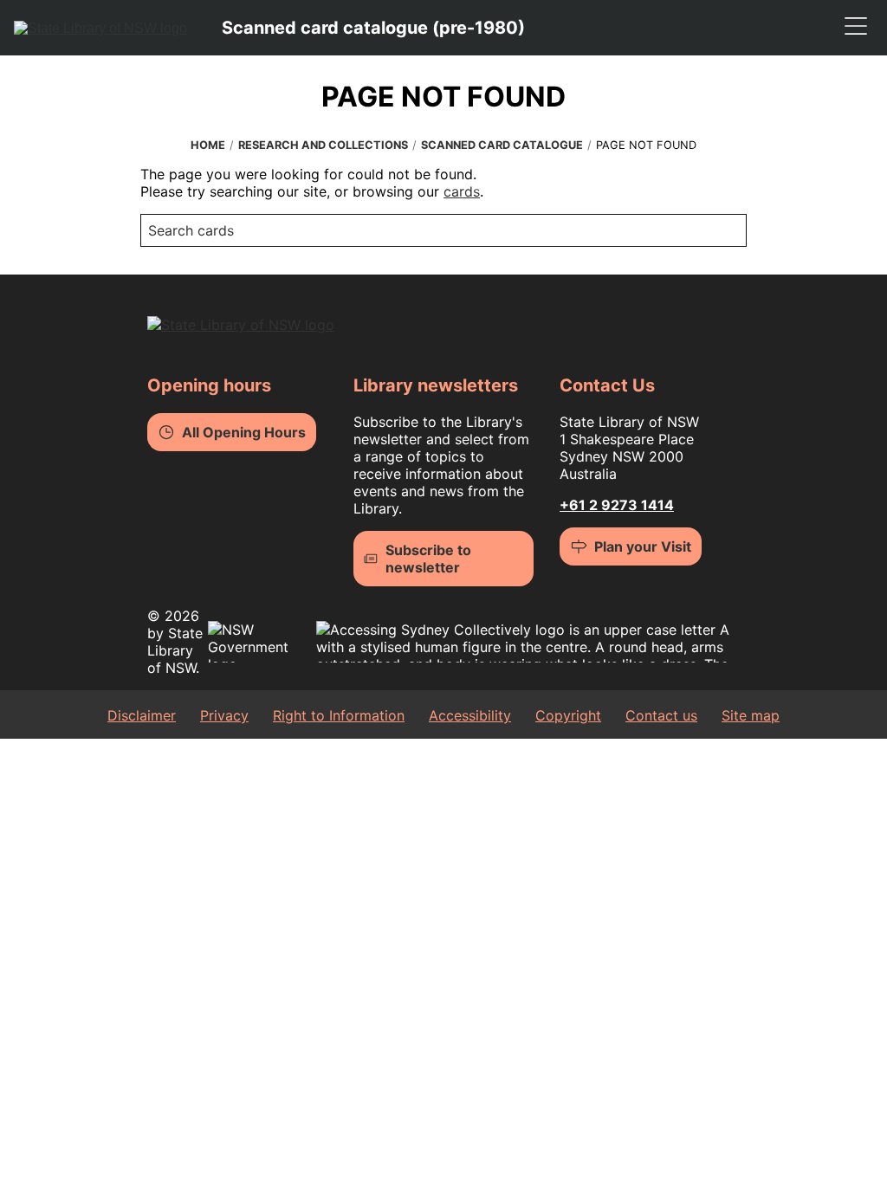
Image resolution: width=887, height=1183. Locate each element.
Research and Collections (323, 145)
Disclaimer (141, 715)
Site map (751, 715)
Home (208, 145)
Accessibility (470, 715)
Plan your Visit (642, 546)
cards (462, 191)
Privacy (224, 715)
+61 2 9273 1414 (617, 505)
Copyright (568, 715)
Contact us (661, 715)
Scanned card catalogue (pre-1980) (373, 27)
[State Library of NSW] (100, 27)
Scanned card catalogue (502, 145)
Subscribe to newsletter (428, 558)
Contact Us (607, 385)
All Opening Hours (244, 432)
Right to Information (339, 715)
